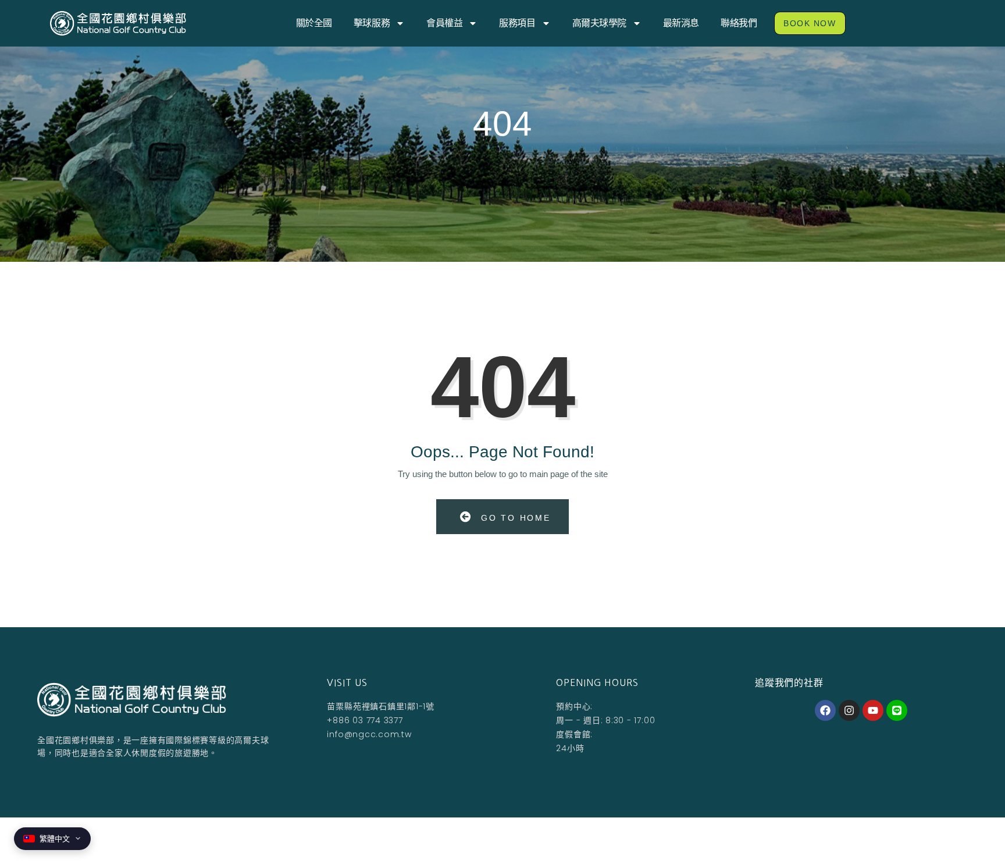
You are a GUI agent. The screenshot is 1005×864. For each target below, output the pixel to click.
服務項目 (517, 23)
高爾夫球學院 (599, 23)
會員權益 (444, 23)
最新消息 (681, 23)
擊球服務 (372, 23)
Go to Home (514, 517)
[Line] (896, 710)
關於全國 (314, 23)
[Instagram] (849, 710)
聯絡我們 (739, 23)
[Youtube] (873, 710)
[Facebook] (825, 710)
